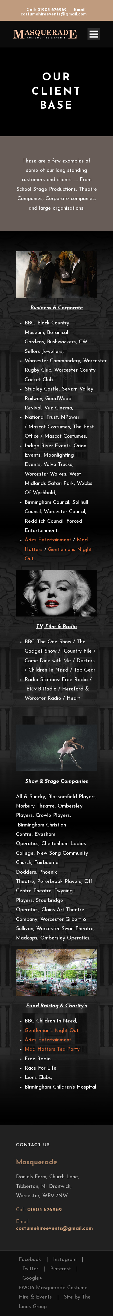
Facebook (30, 1259)
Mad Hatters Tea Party (53, 1049)
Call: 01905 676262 (47, 10)
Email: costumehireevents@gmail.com (54, 12)
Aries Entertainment (48, 540)
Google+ (32, 1278)
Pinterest (60, 1269)
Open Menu (94, 34)
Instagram (64, 1259)
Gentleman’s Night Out (52, 1031)
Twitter (30, 1269)
